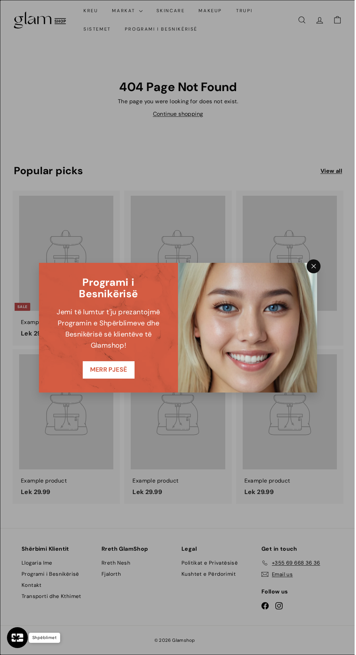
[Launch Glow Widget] (17, 637)
